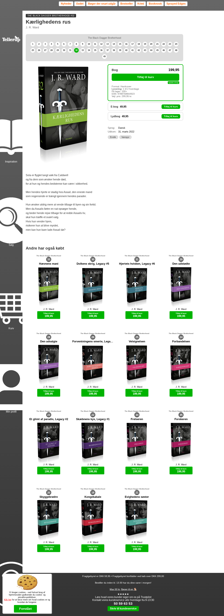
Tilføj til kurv (145, 77)
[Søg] (11, 205)
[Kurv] (11, 288)
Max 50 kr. (115, 589)
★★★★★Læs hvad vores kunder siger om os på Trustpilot (123, 595)
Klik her (7, 599)
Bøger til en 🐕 (129, 589)
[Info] (11, 569)
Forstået (25, 608)
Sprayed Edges (176, 3)
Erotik (113, 137)
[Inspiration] (11, 121)
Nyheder (66, 3)
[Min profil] (11, 371)
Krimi (140, 3)
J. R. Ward (32, 27)
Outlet (79, 3)
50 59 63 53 (123, 603)
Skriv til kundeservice (123, 608)
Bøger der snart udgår (102, 3)
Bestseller (126, 3)
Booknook (155, 3)
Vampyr (125, 137)
